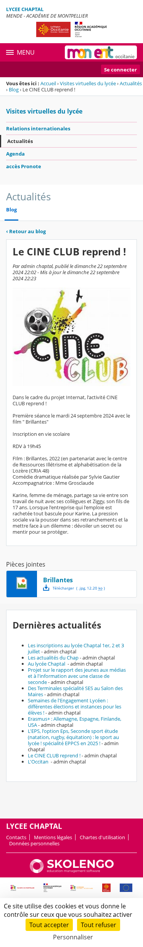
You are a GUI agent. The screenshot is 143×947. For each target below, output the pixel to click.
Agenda (15, 153)
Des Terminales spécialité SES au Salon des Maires (75, 691)
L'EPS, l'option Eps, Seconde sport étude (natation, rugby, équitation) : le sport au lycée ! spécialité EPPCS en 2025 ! (73, 737)
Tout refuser (98, 925)
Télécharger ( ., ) (78, 588)
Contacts (16, 837)
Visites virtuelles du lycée (88, 83)
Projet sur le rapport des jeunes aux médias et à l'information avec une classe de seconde (77, 675)
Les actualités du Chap (53, 657)
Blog (14, 89)
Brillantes (58, 580)
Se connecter (120, 69)
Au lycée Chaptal (47, 663)
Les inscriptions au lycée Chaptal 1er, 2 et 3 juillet (76, 648)
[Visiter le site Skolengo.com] (72, 871)
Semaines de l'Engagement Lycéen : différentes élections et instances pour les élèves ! (74, 706)
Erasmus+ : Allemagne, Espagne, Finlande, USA (74, 721)
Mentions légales (53, 837)
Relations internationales (38, 128)
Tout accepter (49, 925)
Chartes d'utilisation (102, 837)
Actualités (131, 83)
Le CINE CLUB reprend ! (54, 755)
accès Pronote (23, 166)
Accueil (48, 83)
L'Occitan (39, 761)
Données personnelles (34, 843)
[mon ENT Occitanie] (101, 52)
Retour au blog (26, 231)
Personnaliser (73, 937)
